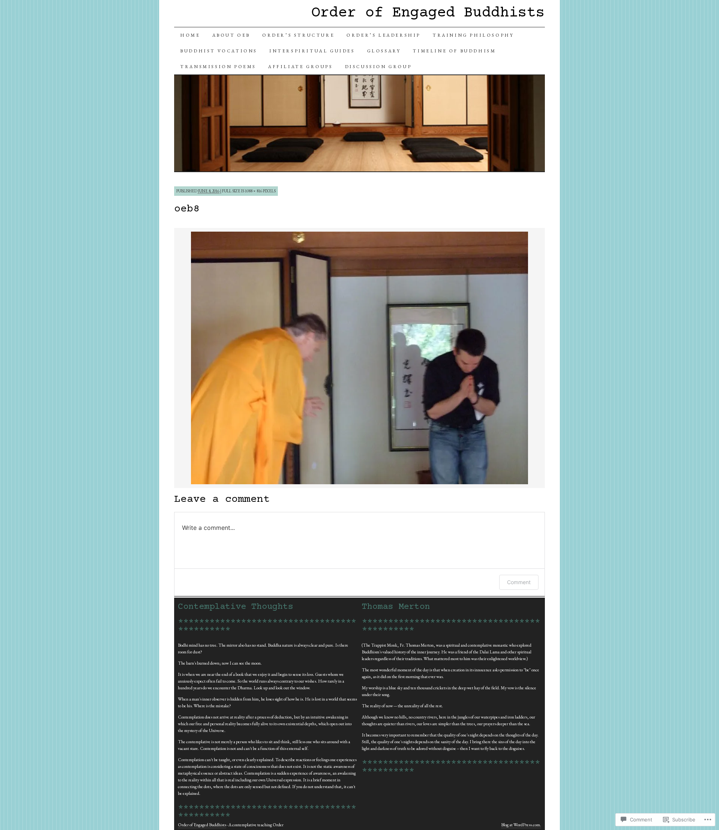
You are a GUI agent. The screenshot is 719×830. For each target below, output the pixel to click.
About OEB (231, 35)
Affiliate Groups (300, 67)
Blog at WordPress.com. (521, 825)
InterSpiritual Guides (312, 51)
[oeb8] (359, 483)
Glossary (384, 51)
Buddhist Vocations (218, 51)
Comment (519, 582)
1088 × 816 (253, 190)
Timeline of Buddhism (454, 51)
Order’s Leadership (383, 35)
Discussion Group (378, 67)
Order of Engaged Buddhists (428, 13)
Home (190, 35)
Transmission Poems (218, 67)
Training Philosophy (473, 35)
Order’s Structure (298, 35)
